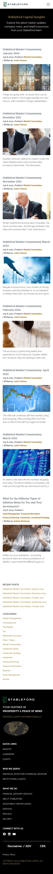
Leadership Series (11, 649)
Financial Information (12, 666)
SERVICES (7, 809)
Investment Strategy (12, 653)
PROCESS (7, 814)
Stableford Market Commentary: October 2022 (23, 606)
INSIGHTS (7, 749)
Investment (8, 657)
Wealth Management (12, 618)
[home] (16, 4)
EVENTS (6, 759)
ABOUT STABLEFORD (12, 799)
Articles (6, 679)
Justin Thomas (20, 60)
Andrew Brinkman (22, 521)
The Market (8, 627)
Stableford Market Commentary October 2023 (23, 598)
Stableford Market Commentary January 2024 (23, 589)
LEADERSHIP (8, 754)
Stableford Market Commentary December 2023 (24, 593)
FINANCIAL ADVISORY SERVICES (17, 794)
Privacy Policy (9, 854)
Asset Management (11, 675)
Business (6, 670)
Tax (4, 631)
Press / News (9, 640)
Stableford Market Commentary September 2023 (24, 602)
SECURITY (7, 819)
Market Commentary (12, 644)
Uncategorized (9, 623)
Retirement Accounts (12, 636)
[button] (47, 4)
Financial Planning (11, 662)
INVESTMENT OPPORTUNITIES (17, 804)
